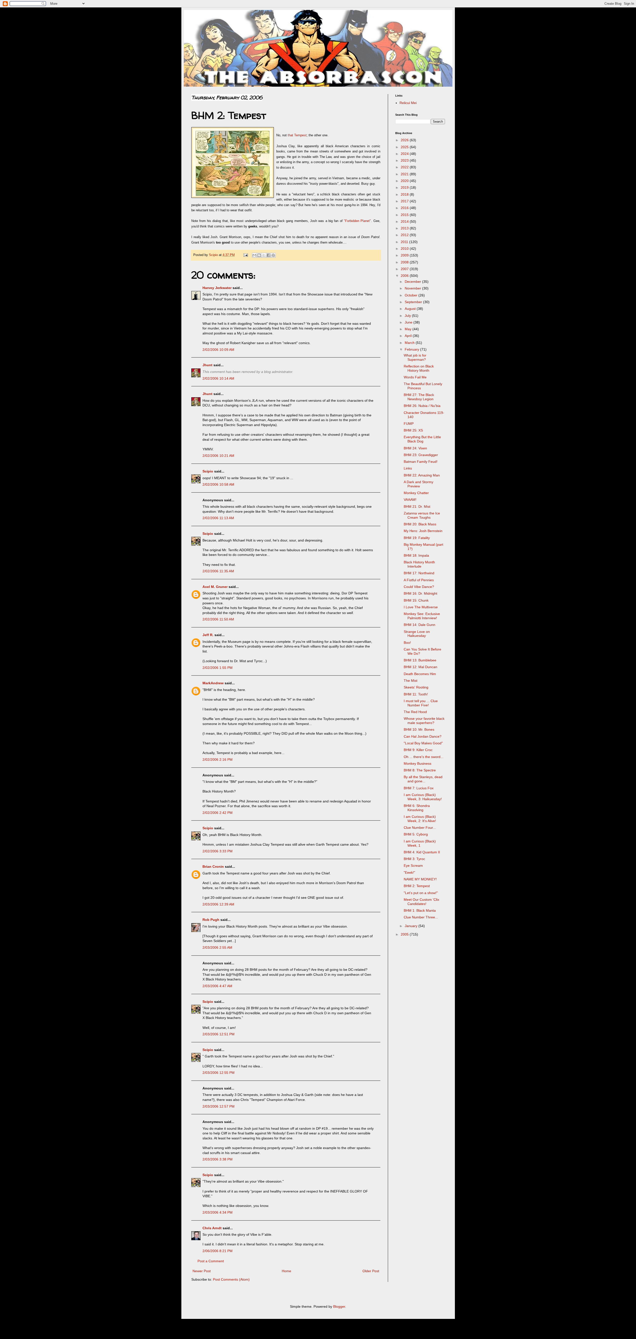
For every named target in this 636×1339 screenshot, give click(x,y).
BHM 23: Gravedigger (421, 455)
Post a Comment (211, 1261)
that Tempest (297, 135)
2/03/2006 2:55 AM (217, 947)
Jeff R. (207, 635)
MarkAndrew (213, 683)
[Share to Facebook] (268, 255)
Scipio (207, 471)
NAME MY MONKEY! (420, 879)
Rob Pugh (210, 920)
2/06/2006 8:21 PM (217, 1251)
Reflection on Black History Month (419, 368)
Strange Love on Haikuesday (417, 634)
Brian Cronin (213, 867)
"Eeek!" (409, 872)
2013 (405, 228)
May (408, 329)
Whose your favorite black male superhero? (424, 721)
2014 (405, 221)
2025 (405, 147)
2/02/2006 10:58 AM (218, 484)
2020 (405, 181)
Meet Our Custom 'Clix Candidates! (421, 902)
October (411, 295)
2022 (405, 167)
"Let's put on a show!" (421, 893)
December (413, 282)
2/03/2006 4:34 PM (217, 1212)
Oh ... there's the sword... (423, 757)
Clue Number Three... (421, 917)
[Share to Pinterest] (273, 255)
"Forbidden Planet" (357, 221)
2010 (405, 249)
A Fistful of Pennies (419, 580)
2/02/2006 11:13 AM (218, 518)
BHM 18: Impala (416, 555)
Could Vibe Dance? (419, 587)
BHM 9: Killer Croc (418, 750)
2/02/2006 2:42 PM (217, 813)
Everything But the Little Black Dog (422, 439)
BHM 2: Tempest (417, 886)
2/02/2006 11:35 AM (218, 571)
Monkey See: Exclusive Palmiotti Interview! (422, 616)
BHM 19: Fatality (417, 538)
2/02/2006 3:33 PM (217, 851)
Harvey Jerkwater (217, 288)
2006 (405, 276)
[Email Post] (245, 255)
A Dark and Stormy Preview (418, 484)
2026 (405, 140)
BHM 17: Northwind (419, 573)
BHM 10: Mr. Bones (419, 729)
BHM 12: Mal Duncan (420, 667)
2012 (405, 235)
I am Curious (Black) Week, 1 (420, 843)
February (412, 349)
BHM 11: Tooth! (416, 694)
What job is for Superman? (415, 357)
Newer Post (202, 1271)
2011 (405, 242)
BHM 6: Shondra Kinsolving (417, 808)
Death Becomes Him (420, 674)
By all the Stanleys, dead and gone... (423, 779)
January (411, 926)
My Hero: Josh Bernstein (423, 531)
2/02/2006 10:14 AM (218, 378)
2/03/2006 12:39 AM (218, 904)
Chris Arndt (212, 1228)
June (409, 322)
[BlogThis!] (259, 255)
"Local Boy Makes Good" (423, 743)
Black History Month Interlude (419, 564)
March (410, 343)
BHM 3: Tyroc (414, 859)
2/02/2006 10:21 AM (218, 456)
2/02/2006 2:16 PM (217, 759)
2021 (405, 174)
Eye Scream (413, 866)
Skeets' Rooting (416, 687)
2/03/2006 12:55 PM (218, 1073)
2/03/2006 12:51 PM (218, 1034)
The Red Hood (415, 712)
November (413, 288)
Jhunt (207, 365)
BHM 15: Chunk (416, 600)
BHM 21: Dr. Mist (417, 506)
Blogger (339, 1306)
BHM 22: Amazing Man (422, 475)
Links (408, 468)
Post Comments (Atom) (231, 1279)
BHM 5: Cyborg (416, 834)
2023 (405, 160)
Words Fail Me (415, 377)
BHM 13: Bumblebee (420, 660)
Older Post (370, 1271)
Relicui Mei (408, 103)
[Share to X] (263, 255)
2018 (405, 194)
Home (286, 1271)
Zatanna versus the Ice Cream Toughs (422, 515)
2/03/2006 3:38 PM (217, 1159)
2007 (405, 269)
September (414, 302)
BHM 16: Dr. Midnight (420, 593)
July (408, 316)
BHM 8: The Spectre (420, 770)
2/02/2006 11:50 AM (218, 619)
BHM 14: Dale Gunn (419, 625)
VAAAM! (410, 500)
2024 (405, 154)
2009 (405, 255)
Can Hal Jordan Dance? (422, 736)
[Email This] (254, 255)
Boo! (407, 643)
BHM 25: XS (413, 430)
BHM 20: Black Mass (420, 524)
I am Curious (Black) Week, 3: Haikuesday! (423, 797)
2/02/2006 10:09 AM (218, 350)
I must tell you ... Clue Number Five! (421, 703)
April (409, 336)
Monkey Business (417, 763)
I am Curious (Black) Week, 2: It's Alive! (420, 819)
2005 (405, 934)
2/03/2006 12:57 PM (218, 1106)
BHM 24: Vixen (415, 448)
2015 (405, 215)
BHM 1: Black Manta (420, 910)
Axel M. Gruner (215, 587)
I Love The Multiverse (421, 607)
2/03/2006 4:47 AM (217, 986)
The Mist (410, 681)
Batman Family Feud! (420, 462)
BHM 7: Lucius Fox (419, 788)
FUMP (409, 424)
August (411, 309)
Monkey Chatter (416, 493)
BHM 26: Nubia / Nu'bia (422, 406)
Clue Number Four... (420, 828)
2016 (405, 208)
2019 (405, 187)
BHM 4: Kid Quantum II (422, 852)
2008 (405, 262)
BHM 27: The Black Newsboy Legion (419, 397)
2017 (405, 201)
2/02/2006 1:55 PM (217, 668)
